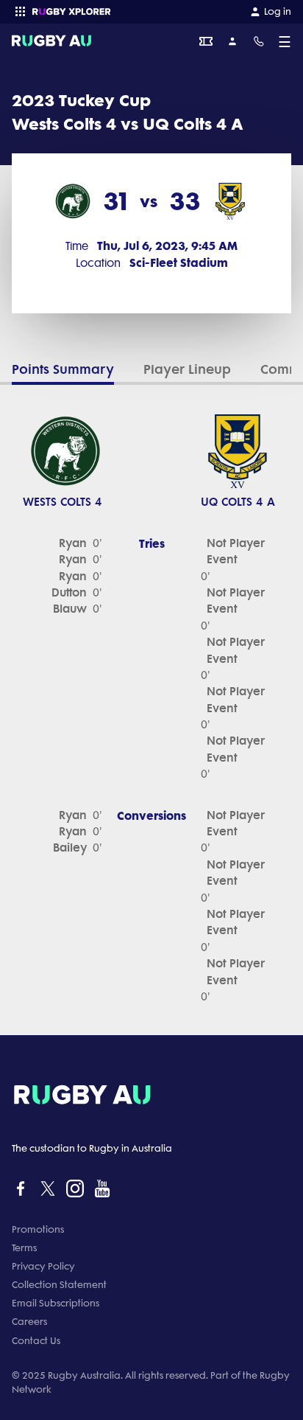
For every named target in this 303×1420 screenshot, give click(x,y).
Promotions (38, 1229)
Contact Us (36, 1340)
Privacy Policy (43, 1266)
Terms (24, 1247)
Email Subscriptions (55, 1303)
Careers (29, 1321)
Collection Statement (59, 1284)
